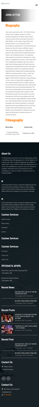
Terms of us (5, 255)
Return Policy (5, 223)
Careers (4, 232)
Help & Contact (6, 219)
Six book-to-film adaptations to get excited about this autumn (26, 316)
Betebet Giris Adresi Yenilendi (10, 278)
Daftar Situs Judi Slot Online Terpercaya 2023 (14, 270)
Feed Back (5, 227)
